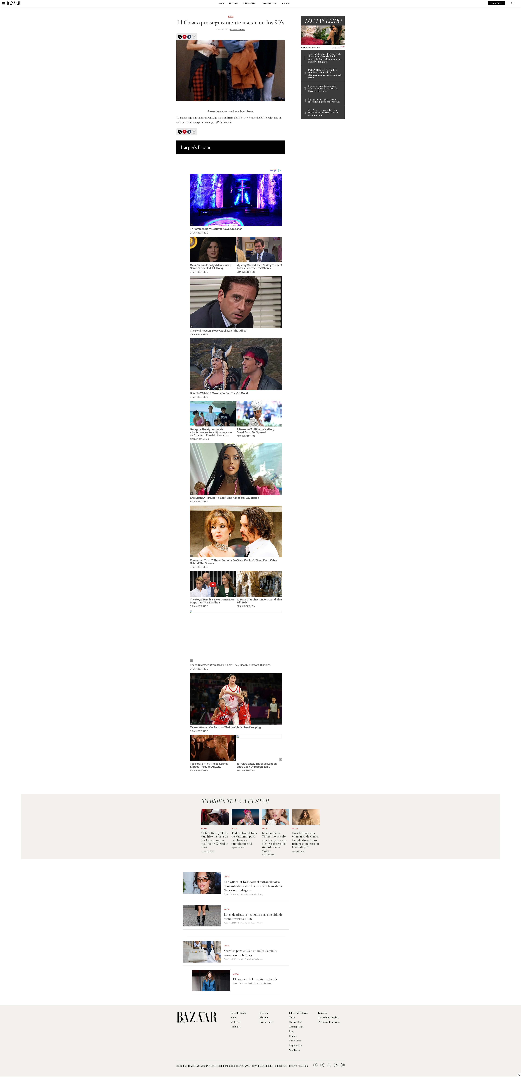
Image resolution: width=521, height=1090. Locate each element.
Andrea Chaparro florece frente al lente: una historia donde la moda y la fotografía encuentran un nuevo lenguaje (324, 58)
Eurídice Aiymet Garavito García (250, 894)
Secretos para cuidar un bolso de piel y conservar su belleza (250, 952)
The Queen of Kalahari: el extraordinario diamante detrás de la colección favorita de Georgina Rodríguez (253, 885)
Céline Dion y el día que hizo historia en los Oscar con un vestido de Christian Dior (214, 840)
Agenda (286, 3)
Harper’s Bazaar (237, 29)
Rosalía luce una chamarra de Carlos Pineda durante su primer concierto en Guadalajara (305, 840)
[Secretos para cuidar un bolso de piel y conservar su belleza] (202, 952)
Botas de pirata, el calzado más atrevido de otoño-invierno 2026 (253, 916)
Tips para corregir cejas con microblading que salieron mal (324, 100)
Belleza (233, 3)
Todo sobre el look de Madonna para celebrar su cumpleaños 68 (244, 838)
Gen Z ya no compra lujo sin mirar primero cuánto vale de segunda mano (323, 113)
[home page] (13, 3)
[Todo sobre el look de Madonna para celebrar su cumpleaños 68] (245, 817)
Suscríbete (496, 3)
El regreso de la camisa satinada (255, 979)
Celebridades (250, 3)
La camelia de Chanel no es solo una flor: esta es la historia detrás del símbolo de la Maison (274, 842)
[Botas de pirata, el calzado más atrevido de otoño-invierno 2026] (202, 915)
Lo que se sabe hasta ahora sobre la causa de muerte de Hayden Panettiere (322, 88)
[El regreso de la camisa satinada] (211, 980)
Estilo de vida (269, 3)
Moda (221, 3)
